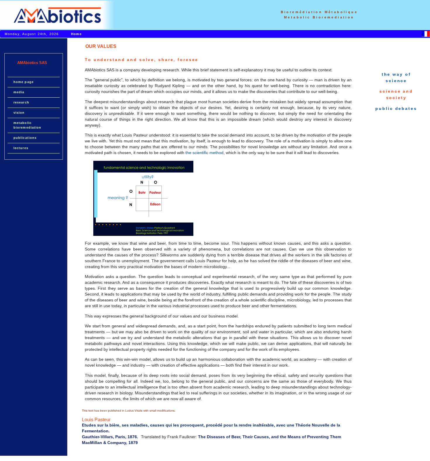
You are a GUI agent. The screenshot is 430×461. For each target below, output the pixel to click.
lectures (20, 148)
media (19, 92)
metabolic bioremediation (27, 125)
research (21, 102)
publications (25, 137)
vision (19, 112)
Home (76, 34)
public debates (396, 108)
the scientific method (204, 152)
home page (23, 82)
